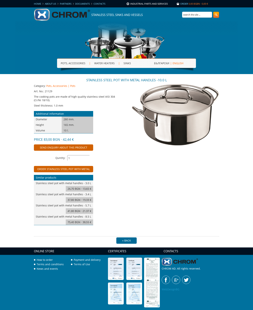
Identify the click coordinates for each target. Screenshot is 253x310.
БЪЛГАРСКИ (161, 63)
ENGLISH (178, 63)
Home (37, 3)
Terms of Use (82, 264)
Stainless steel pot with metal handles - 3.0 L (63, 185)
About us (50, 3)
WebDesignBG (170, 289)
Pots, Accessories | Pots (60, 86)
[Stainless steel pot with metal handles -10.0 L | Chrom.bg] (62, 20)
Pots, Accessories (73, 63)
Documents (82, 3)
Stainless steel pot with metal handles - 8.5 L (63, 219)
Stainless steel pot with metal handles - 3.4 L (63, 197)
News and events (47, 268)
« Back (126, 240)
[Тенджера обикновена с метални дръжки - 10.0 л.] (175, 144)
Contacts (99, 3)
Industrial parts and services (149, 3)
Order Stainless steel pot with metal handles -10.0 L (63, 169)
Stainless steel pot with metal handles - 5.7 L (63, 208)
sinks (127, 63)
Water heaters (104, 63)
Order (194, 3)
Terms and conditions (50, 264)
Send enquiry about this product (63, 147)
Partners (65, 3)
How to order (45, 260)
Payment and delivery (87, 260)
